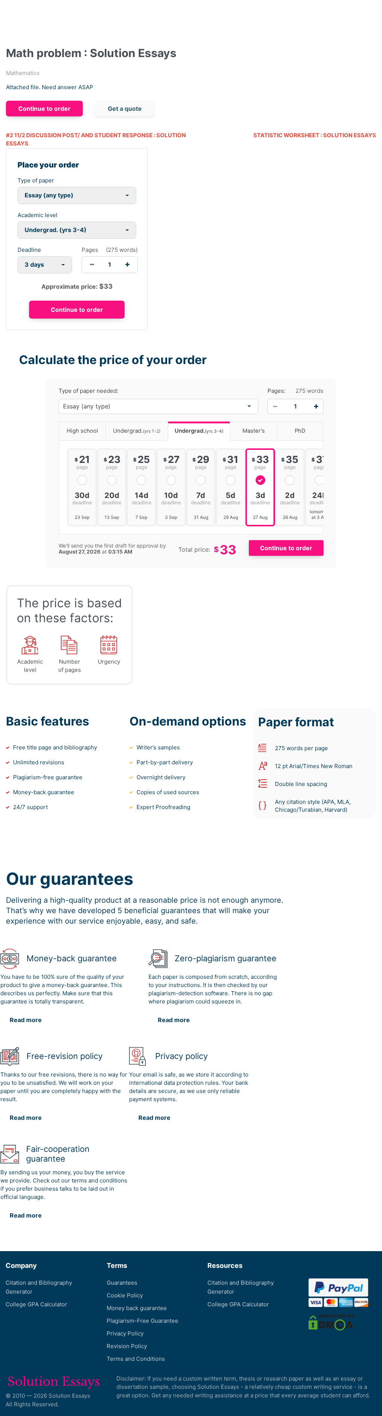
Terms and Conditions (136, 1358)
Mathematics (23, 72)
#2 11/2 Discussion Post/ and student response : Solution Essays (96, 139)
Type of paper (36, 180)
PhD (300, 430)
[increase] (127, 265)
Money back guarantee (137, 1308)
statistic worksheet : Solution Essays (314, 135)
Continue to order (44, 108)
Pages (90, 249)
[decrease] (92, 265)
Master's (253, 430)
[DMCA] (332, 1322)
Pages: (276, 391)
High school (82, 430)
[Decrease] (275, 406)
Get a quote (125, 108)
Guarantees (122, 1282)
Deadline (29, 249)
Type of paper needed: (88, 391)
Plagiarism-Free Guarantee (142, 1320)
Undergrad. (136, 430)
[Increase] (316, 406)
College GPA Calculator (36, 1304)
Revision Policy (127, 1346)
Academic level (37, 215)
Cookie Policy (125, 1295)
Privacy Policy (125, 1333)
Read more (26, 1020)
